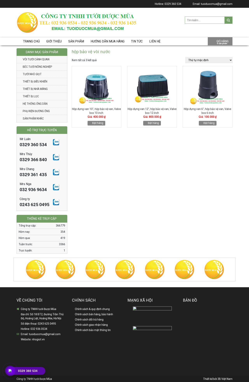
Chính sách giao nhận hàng (91, 324)
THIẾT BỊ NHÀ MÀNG (35, 88)
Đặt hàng (97, 123)
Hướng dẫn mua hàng (107, 41)
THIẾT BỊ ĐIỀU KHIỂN (35, 81)
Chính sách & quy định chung (92, 309)
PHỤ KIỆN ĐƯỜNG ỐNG (36, 111)
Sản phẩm (76, 41)
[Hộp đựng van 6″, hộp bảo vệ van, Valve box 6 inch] (207, 85)
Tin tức (137, 41)
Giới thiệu (54, 41)
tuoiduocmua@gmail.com (216, 3)
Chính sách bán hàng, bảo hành (94, 314)
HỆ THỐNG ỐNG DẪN (35, 103)
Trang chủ (31, 41)
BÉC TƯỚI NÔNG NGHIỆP (37, 66)
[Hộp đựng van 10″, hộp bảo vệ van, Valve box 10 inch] (96, 85)
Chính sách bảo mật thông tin (93, 330)
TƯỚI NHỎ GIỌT (32, 74)
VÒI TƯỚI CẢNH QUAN (36, 59)
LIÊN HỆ (154, 41)
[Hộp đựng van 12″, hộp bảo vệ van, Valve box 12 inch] (152, 85)
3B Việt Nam (224, 378)
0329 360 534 (173, 3)
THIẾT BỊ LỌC (31, 96)
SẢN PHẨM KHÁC (33, 118)
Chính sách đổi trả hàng (89, 319)
